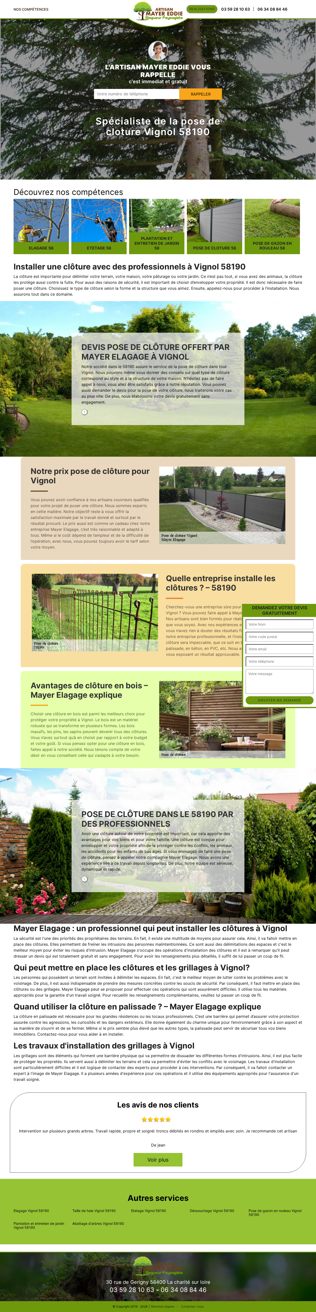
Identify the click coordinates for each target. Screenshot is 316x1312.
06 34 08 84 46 (184, 1289)
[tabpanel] (158, 376)
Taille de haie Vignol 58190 (94, 1211)
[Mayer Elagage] (158, 1265)
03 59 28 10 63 (132, 1289)
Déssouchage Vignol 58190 (212, 1211)
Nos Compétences (31, 9)
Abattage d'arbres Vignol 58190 (98, 1224)
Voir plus (158, 1160)
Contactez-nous (192, 1306)
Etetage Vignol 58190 (148, 1211)
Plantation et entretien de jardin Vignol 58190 (39, 1226)
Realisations (202, 9)
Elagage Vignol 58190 (31, 1211)
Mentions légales (163, 1306)
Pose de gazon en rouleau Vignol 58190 (275, 1213)
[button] (246, 608)
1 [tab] (84, 412)
